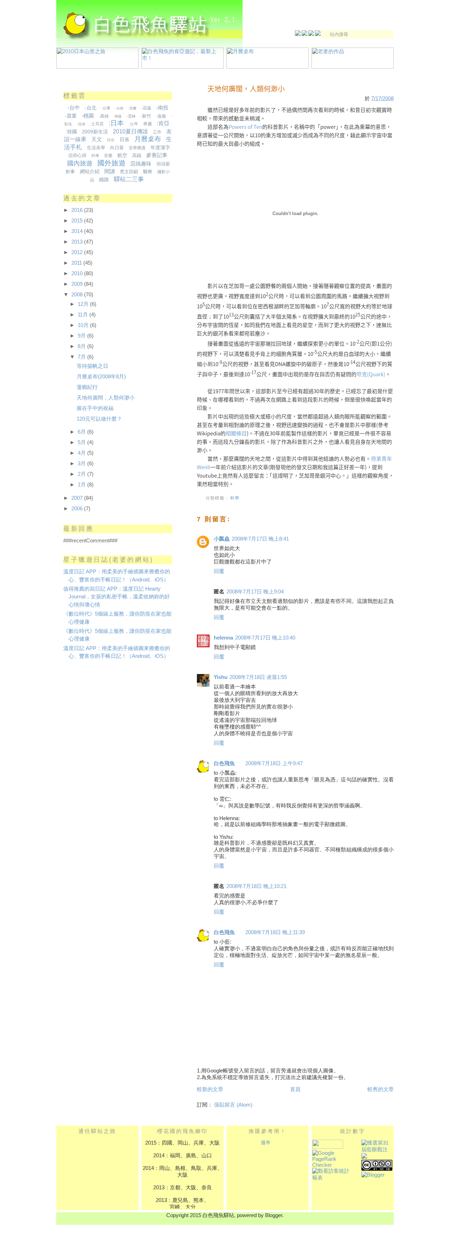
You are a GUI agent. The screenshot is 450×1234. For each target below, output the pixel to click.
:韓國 (71, 131)
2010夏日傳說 (130, 131)
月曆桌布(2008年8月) (101, 376)
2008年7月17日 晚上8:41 (260, 539)
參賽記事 (156, 155)
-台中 (74, 108)
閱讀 (109, 171)
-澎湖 (81, 124)
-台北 (90, 108)
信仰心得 (77, 155)
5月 (82, 442)
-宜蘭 (132, 108)
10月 (84, 325)
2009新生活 (95, 131)
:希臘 (147, 123)
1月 (82, 484)
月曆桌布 (147, 139)
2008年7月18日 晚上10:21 (256, 886)
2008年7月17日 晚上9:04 (255, 591)
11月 (83, 314)
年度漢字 (160, 147)
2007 (77, 498)
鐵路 (104, 179)
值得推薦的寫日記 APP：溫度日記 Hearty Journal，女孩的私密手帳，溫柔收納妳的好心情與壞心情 (116, 596)
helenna (223, 638)
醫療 (147, 171)
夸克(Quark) (370, 374)
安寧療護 (137, 147)
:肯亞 (163, 123)
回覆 (219, 571)
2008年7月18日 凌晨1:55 (258, 677)
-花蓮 (146, 108)
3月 (82, 463)
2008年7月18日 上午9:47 (274, 763)
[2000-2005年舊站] (305, 33)
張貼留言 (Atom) (233, 1105)
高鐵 (136, 155)
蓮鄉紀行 (87, 387)
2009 (77, 284)
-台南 (119, 108)
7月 (82, 357)
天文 (96, 139)
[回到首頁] (298, 33)
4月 (82, 453)
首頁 (295, 1089)
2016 (77, 210)
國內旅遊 (79, 163)
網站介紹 (89, 171)
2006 (77, 508)
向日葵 (117, 147)
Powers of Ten (245, 127)
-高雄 (104, 116)
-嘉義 (161, 116)
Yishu (220, 677)
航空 (122, 155)
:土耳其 (97, 123)
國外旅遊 (111, 163)
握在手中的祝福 (95, 408)
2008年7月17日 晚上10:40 (265, 638)
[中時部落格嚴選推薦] (364, 1157)
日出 (111, 140)
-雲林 (131, 116)
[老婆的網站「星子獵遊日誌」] (311, 33)
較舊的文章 (380, 1089)
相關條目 (236, 433)
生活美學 (96, 147)
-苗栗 (71, 116)
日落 (124, 139)
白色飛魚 (224, 763)
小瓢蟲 (222, 539)
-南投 (162, 108)
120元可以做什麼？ (99, 419)
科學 (234, 498)
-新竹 (146, 116)
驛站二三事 (129, 179)
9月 (82, 336)
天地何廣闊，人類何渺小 (246, 89)
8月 (82, 346)
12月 (84, 304)
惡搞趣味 (141, 163)
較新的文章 (210, 1089)
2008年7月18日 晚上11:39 (275, 932)
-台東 (105, 108)
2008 (77, 294)
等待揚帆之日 (92, 366)
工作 (157, 132)
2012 (77, 252)
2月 (82, 474)
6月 (82, 432)
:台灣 (133, 124)
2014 (77, 231)
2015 (77, 220)
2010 (77, 273)
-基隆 (118, 116)
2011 (77, 263)
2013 (77, 242)
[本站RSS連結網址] (318, 33)
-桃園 (88, 116)
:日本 (116, 123)
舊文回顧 (129, 171)
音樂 (108, 155)
